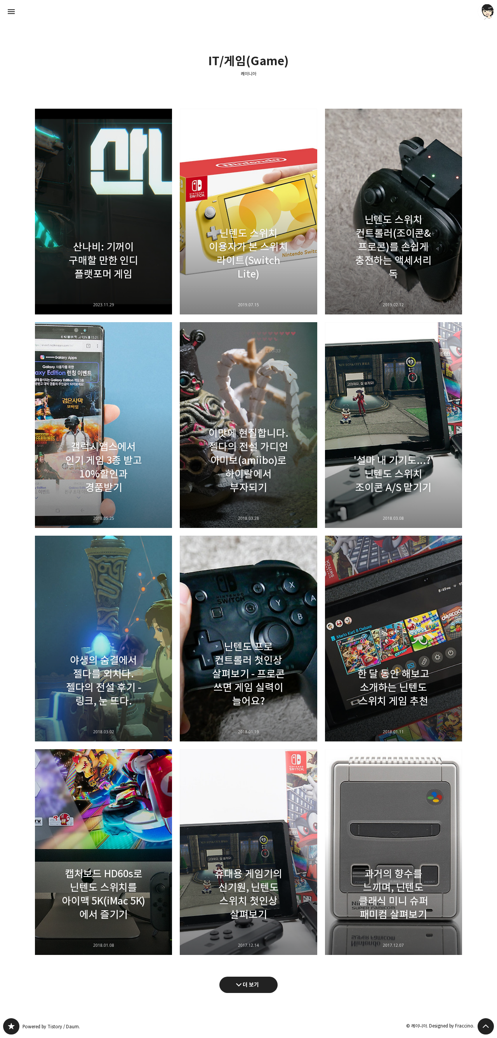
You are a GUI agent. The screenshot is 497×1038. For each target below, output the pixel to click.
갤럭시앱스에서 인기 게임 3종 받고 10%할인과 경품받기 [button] (103, 425)
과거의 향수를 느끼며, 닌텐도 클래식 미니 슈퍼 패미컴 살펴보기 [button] (393, 852)
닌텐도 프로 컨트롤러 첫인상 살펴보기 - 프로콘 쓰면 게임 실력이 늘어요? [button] (248, 638)
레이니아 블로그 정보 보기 (485, 11)
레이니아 (248, 73)
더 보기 (251, 984)
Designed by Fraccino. (451, 1026)
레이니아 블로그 (11, 1026)
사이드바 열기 (11, 11)
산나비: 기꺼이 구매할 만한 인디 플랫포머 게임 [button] (103, 211)
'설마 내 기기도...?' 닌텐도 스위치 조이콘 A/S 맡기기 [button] (393, 425)
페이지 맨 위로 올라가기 (485, 1026)
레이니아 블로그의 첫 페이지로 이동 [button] (248, 11)
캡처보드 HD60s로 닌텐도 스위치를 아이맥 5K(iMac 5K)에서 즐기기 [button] (103, 852)
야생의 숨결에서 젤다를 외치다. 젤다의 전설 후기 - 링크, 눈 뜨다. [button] (103, 638)
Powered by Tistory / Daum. (51, 1026)
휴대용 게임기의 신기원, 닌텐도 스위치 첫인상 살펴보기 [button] (248, 852)
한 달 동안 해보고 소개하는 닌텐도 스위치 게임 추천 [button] (393, 638)
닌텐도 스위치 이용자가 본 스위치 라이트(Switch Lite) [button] (248, 211)
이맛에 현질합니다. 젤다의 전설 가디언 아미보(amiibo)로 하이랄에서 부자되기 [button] (248, 425)
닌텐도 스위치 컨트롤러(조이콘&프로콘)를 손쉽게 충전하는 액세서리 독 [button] (393, 211)
